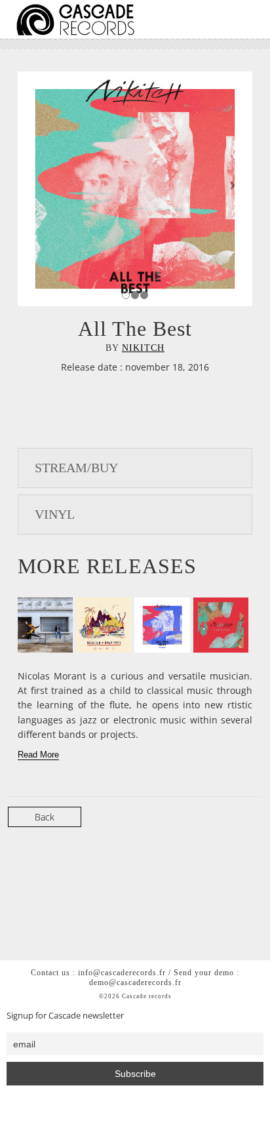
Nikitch (143, 348)
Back (44, 817)
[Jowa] (45, 625)
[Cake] (103, 625)
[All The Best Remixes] (161, 625)
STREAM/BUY (76, 467)
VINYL (55, 514)
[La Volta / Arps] (220, 625)
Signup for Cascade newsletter (65, 1015)
